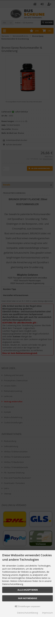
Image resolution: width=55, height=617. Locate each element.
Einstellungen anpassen (28, 606)
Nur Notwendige (27, 598)
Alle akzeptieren (27, 590)
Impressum (47, 612)
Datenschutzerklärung (27, 612)
